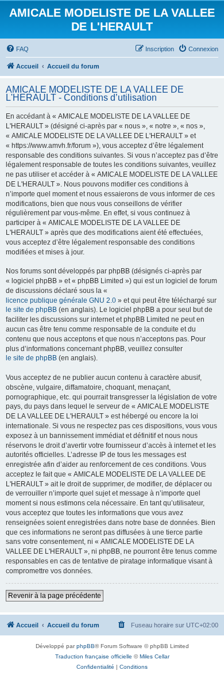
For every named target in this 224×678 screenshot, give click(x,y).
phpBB (85, 646)
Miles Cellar (154, 656)
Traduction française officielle (93, 656)
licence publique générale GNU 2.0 (61, 300)
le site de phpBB (31, 310)
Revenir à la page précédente (54, 596)
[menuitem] (17, 49)
